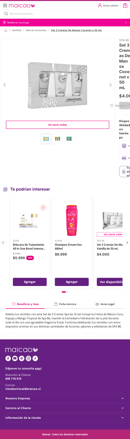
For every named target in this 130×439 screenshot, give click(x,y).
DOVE (16, 240)
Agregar (30, 282)
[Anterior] (3, 243)
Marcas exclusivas (36, 30)
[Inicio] (5, 30)
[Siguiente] (127, 243)
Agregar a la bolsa (124, 105)
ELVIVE (58, 240)
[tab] (25, 305)
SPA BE (124, 40)
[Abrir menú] (6, 5)
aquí (38, 368)
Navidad (16, 30)
